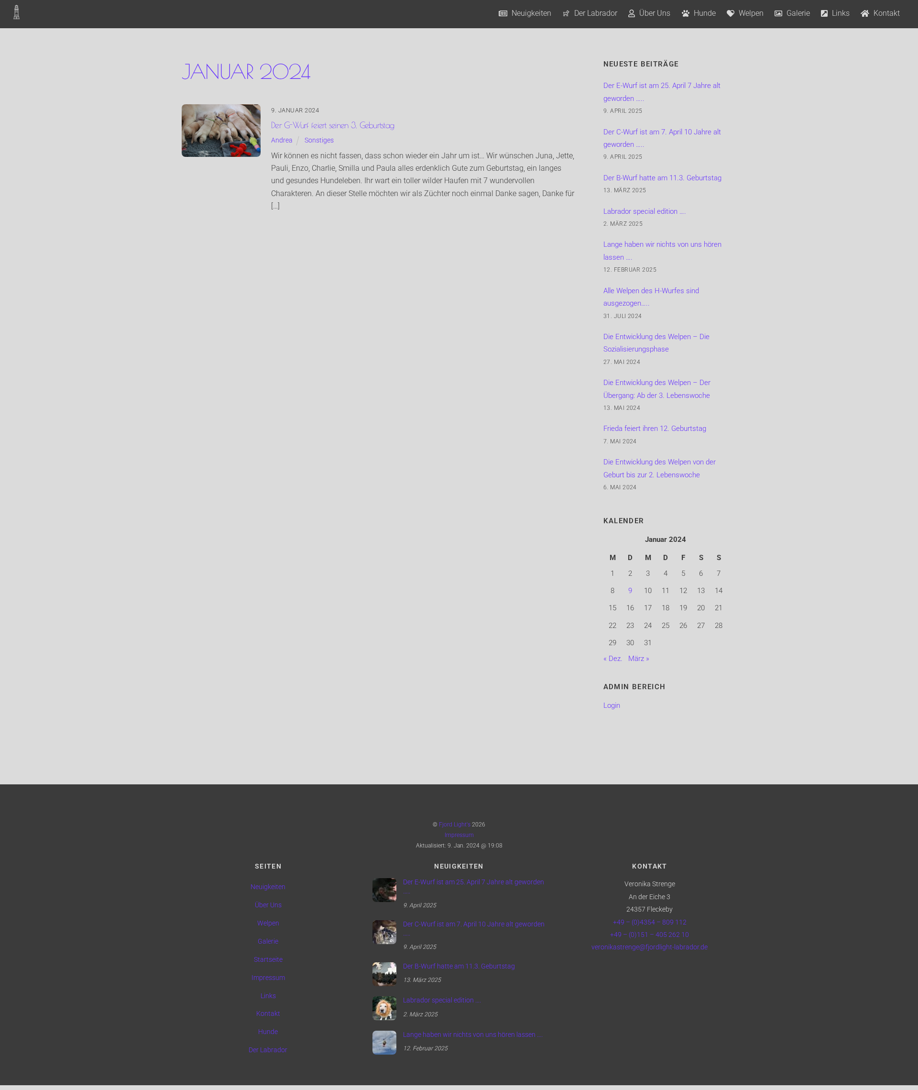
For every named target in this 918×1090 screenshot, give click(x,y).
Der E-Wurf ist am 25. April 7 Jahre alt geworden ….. (473, 886)
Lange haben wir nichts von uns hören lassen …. (473, 1035)
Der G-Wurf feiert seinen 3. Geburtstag (332, 125)
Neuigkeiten (530, 13)
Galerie (797, 13)
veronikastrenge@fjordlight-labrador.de (649, 947)
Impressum (459, 835)
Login (611, 705)
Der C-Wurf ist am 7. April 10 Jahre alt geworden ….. (474, 928)
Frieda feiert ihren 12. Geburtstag (654, 428)
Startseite (268, 960)
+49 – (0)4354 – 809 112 (650, 922)
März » (638, 658)
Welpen (750, 13)
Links (840, 13)
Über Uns (653, 13)
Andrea (282, 140)
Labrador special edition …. (644, 211)
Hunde (704, 13)
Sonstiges (319, 140)
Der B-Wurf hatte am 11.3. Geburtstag (662, 178)
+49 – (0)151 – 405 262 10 (649, 935)
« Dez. (613, 658)
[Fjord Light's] (16, 14)
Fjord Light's (454, 824)
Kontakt (886, 13)
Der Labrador (594, 13)
